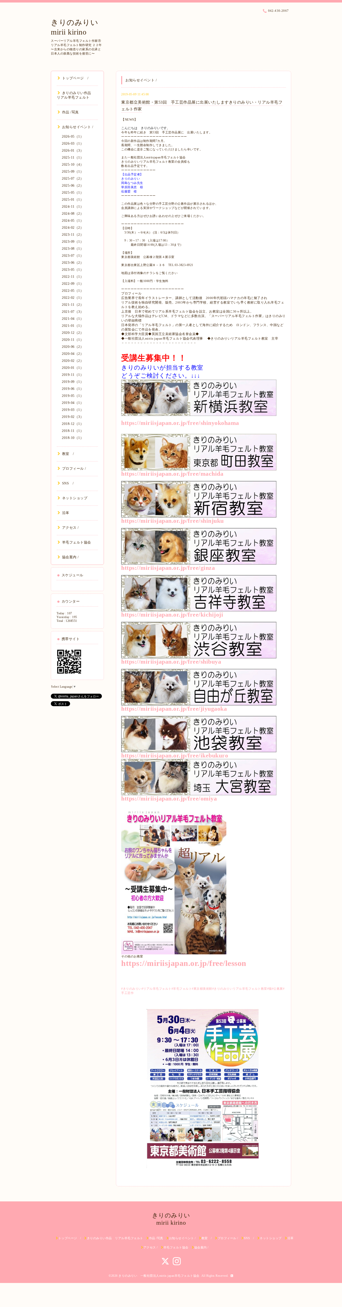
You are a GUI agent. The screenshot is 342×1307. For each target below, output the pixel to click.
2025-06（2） (73, 185)
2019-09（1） (73, 382)
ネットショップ (74, 498)
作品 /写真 (70, 112)
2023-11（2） (73, 234)
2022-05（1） (73, 291)
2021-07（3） (73, 312)
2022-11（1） (73, 277)
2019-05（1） (73, 396)
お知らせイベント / (77, 127)
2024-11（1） (73, 206)
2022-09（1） (73, 284)
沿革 (65, 513)
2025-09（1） (73, 171)
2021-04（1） (73, 319)
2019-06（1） (73, 389)
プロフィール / (74, 468)
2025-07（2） (73, 178)
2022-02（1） (73, 298)
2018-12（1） (73, 424)
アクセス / (70, 528)
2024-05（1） (73, 220)
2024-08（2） (73, 213)
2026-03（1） (73, 143)
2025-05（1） (73, 192)
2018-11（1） (73, 431)
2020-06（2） (73, 347)
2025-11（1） (73, 157)
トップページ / (75, 78)
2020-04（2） (73, 354)
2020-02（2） (73, 361)
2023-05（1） (73, 270)
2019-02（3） (73, 417)
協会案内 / (70, 557)
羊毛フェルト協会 (76, 542)
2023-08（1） (73, 248)
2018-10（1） (73, 438)
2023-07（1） (73, 255)
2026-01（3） (73, 150)
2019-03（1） (73, 410)
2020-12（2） (73, 333)
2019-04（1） (73, 403)
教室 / (68, 454)
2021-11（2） (73, 305)
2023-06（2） (73, 263)
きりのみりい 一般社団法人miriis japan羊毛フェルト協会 (159, 1275)
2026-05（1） (73, 136)
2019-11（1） (73, 375)
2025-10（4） (73, 164)
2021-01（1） (73, 326)
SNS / (68, 483)
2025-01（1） (73, 199)
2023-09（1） (73, 241)
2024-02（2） (73, 227)
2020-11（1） (73, 340)
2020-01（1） (73, 368)
